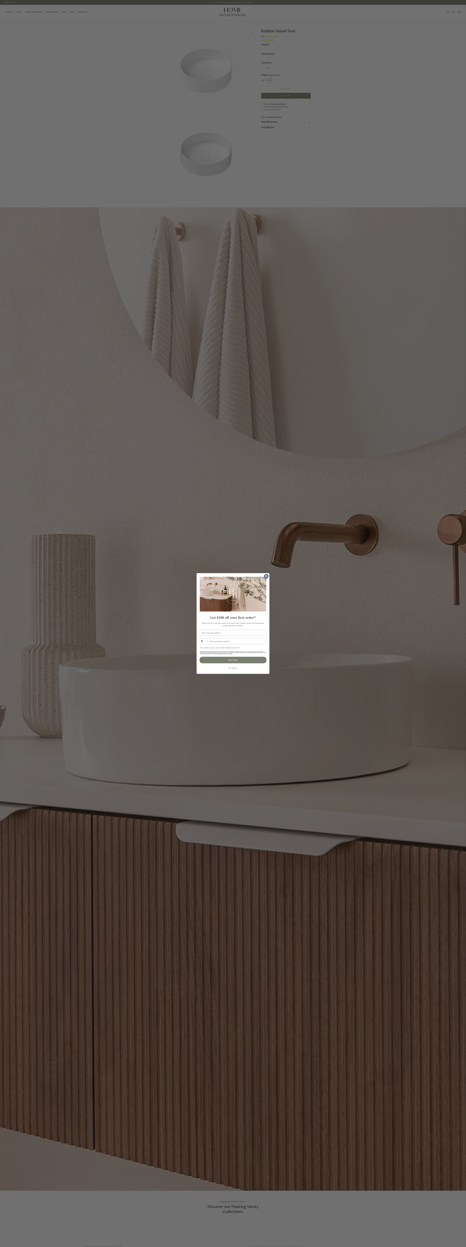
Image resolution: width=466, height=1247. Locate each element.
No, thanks (233, 668)
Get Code (233, 660)
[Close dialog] (266, 576)
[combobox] (204, 641)
